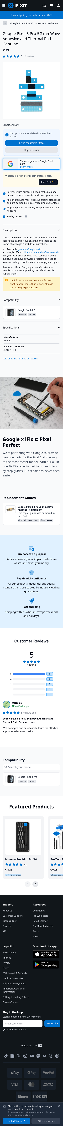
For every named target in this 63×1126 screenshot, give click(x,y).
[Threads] (51, 1056)
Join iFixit (48, 182)
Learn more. (26, 166)
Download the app (45, 946)
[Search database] (44, 5)
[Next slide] (35, 884)
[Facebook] (12, 1056)
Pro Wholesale (40, 915)
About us (7, 910)
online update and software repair (40, 252)
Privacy (6, 962)
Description (10, 230)
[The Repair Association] (57, 1056)
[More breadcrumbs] (5, 23)
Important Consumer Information (14, 990)
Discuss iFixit (9, 920)
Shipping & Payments (14, 983)
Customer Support (12, 915)
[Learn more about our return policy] (26, 216)
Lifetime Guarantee (13, 978)
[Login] (58, 5)
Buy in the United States (31, 142)
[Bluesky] (44, 1056)
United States (14, 1121)
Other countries (46, 1121)
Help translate (29, 1045)
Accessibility (9, 952)
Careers (7, 926)
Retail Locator (40, 920)
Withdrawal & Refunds (15, 973)
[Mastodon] (38, 1056)
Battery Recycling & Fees (16, 997)
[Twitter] (19, 1056)
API (4, 931)
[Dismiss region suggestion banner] (59, 1106)
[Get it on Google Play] (46, 964)
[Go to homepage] (18, 5)
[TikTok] (6, 1056)
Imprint (7, 957)
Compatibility (11, 300)
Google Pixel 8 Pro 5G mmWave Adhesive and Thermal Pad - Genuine (34, 23)
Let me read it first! (15, 1029)
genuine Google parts (29, 249)
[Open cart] (51, 5)
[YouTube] (32, 1056)
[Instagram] (25, 1056)
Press (36, 931)
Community (39, 910)
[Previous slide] (28, 884)
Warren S (17, 702)
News (36, 936)
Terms (6, 967)
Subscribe (52, 1023)
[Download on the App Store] (46, 954)
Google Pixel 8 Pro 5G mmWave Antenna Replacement (35, 508)
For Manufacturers (43, 926)
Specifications (11, 327)
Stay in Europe (31, 150)
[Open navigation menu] (4, 5)
